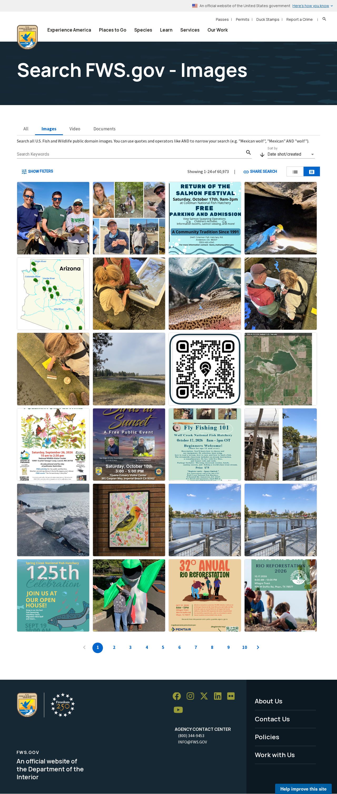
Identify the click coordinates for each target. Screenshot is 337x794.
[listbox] (291, 154)
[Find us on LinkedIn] (219, 696)
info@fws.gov (192, 741)
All (25, 129)
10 (244, 647)
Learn (166, 30)
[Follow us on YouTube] (180, 710)
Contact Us (272, 718)
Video (75, 129)
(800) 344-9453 (191, 735)
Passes (222, 19)
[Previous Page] (84, 648)
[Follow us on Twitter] (206, 696)
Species (143, 30)
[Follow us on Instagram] (192, 696)
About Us (269, 701)
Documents (104, 129)
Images (49, 129)
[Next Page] (258, 648)
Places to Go (112, 30)
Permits (242, 19)
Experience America (69, 30)
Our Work (217, 30)
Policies (267, 736)
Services (190, 30)
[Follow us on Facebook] (178, 696)
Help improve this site (303, 789)
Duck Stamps (267, 19)
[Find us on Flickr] (232, 696)
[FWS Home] (27, 37)
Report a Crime (299, 19)
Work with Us (275, 754)
